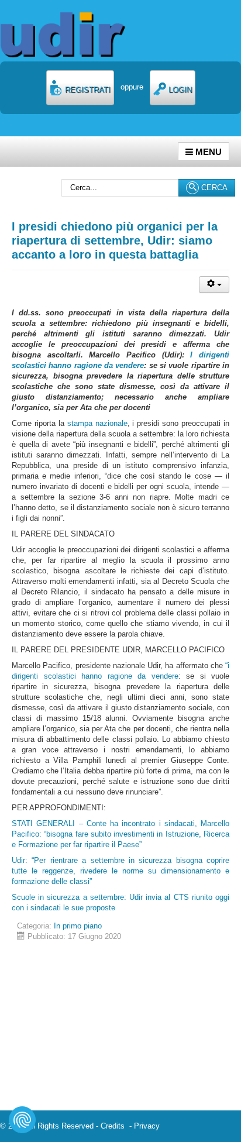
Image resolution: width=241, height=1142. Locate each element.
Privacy (147, 1126)
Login (179, 89)
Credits (115, 1126)
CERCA (213, 187)
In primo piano (78, 925)
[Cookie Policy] (22, 1119)
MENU (207, 152)
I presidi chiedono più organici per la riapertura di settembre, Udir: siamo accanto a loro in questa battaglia (115, 240)
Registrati (87, 89)
